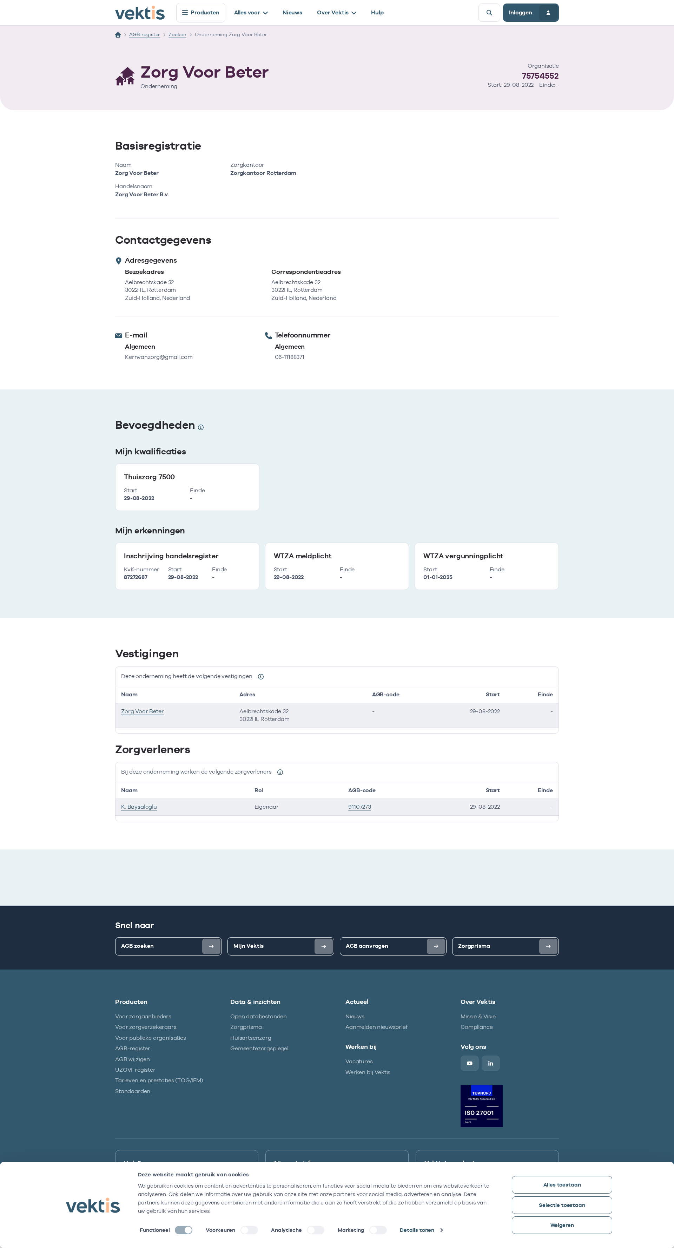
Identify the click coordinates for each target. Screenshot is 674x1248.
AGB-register (144, 34)
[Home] (118, 34)
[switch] (249, 1230)
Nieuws (292, 12)
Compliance (477, 1027)
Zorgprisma (246, 1027)
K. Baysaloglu (139, 806)
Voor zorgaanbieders (143, 1016)
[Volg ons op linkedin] (491, 1063)
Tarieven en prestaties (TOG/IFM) (159, 1080)
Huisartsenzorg (250, 1037)
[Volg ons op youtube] (470, 1063)
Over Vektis (333, 12)
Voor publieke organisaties (150, 1037)
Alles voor (247, 12)
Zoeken (177, 34)
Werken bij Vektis (367, 1072)
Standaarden (132, 1091)
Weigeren (562, 1225)
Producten (205, 12)
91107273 (359, 806)
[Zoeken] (489, 13)
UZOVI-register (135, 1069)
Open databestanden (258, 1016)
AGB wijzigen (132, 1059)
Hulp (377, 12)
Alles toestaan (562, 1185)
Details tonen (417, 1230)
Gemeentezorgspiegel (259, 1048)
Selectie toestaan (562, 1205)
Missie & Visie (478, 1016)
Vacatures (359, 1061)
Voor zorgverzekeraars (146, 1027)
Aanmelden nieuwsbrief (376, 1027)
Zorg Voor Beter (142, 711)
